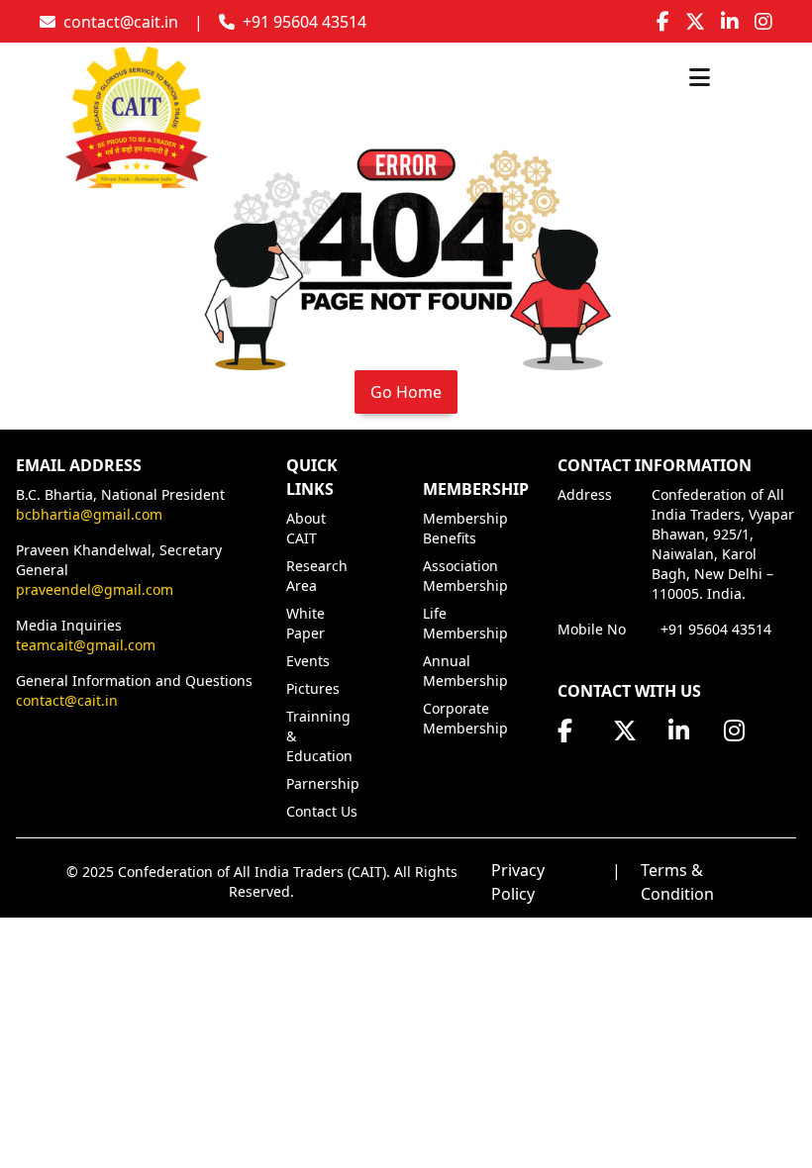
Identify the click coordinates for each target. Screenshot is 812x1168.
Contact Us (321, 811)
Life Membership (465, 623)
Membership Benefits (465, 528)
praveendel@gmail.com (94, 589)
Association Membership (465, 575)
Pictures (313, 688)
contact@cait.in (67, 700)
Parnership (322, 783)
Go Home (406, 392)
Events (308, 660)
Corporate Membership (465, 718)
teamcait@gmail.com (85, 644)
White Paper (305, 623)
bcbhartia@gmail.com (89, 514)
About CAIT (306, 528)
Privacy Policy (518, 882)
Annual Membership (465, 670)
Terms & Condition (677, 882)
